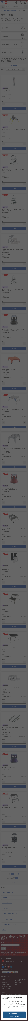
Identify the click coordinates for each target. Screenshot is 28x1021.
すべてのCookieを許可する (14, 1013)
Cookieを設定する (14, 1017)
